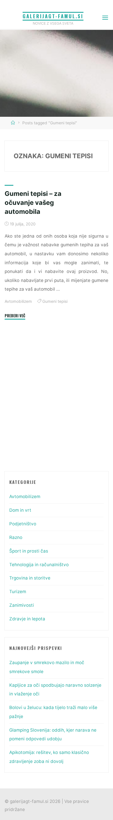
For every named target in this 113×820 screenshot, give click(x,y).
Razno (15, 537)
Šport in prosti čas (28, 551)
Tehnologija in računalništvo (39, 564)
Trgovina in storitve (29, 578)
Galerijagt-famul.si (53, 16)
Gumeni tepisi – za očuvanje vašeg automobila (33, 202)
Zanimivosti (21, 605)
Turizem (17, 591)
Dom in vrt (20, 510)
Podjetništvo (22, 523)
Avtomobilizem (18, 301)
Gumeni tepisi (54, 301)
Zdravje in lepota (27, 619)
